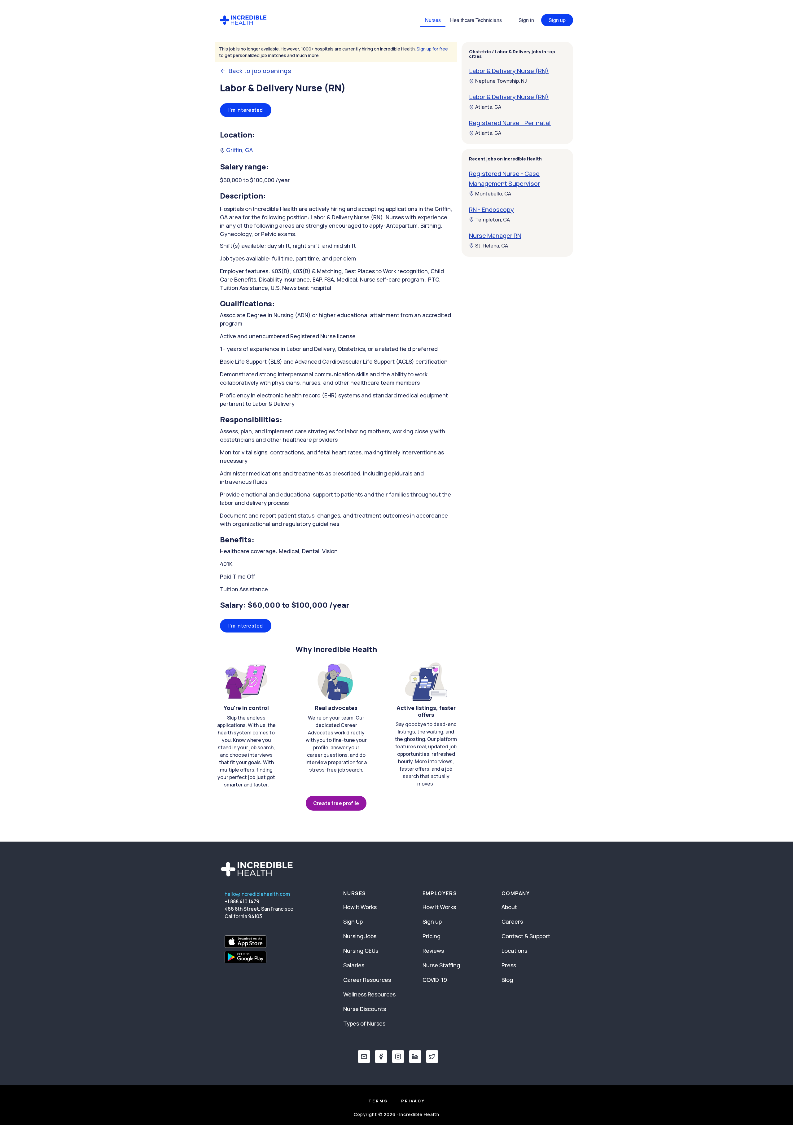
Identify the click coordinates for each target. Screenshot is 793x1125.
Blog (507, 979)
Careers (512, 921)
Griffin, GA (239, 150)
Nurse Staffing (441, 965)
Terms (378, 1101)
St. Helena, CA (491, 245)
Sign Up (353, 921)
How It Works (360, 907)
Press (509, 965)
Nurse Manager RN (495, 235)
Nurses (433, 20)
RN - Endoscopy (491, 209)
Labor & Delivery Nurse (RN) (509, 71)
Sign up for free (432, 49)
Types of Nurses (364, 1023)
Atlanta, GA (488, 107)
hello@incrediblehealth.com (257, 894)
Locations (514, 950)
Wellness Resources (369, 994)
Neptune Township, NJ (501, 81)
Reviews (433, 950)
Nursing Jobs (359, 936)
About (509, 907)
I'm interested (245, 110)
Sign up (557, 20)
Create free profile (336, 803)
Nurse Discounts (364, 1009)
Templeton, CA (492, 219)
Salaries (353, 965)
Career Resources (367, 979)
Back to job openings (260, 71)
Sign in (526, 20)
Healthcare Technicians (476, 20)
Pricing (431, 936)
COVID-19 (435, 979)
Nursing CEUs (360, 950)
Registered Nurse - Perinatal (510, 123)
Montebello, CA (493, 193)
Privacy (413, 1101)
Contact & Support (526, 936)
